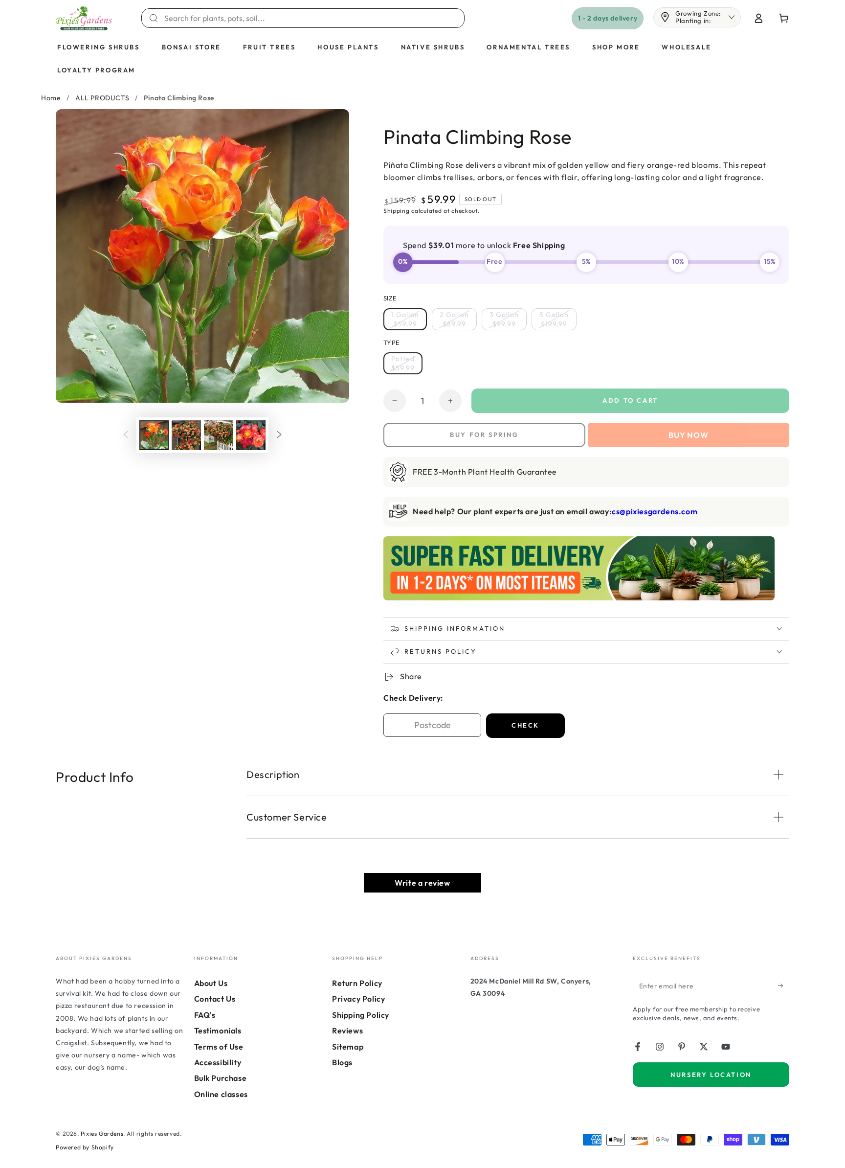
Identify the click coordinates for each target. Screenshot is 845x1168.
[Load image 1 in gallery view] (154, 435)
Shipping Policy (360, 1015)
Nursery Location (711, 1074)
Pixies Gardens (102, 1133)
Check (525, 725)
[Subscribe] (783, 986)
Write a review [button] (422, 883)
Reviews (347, 1030)
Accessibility (218, 1062)
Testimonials (218, 1030)
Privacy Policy (358, 999)
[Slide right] (279, 435)
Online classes (221, 1094)
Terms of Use (219, 1047)
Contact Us (215, 999)
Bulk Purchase (220, 1078)
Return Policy (357, 983)
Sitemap (347, 1047)
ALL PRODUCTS (102, 97)
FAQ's (205, 1015)
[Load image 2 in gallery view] (186, 435)
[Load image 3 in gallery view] (218, 435)
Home (51, 97)
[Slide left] (125, 435)
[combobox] (308, 18)
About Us (211, 983)
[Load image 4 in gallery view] (251, 435)
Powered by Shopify (85, 1147)
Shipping (396, 210)
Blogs (342, 1062)
